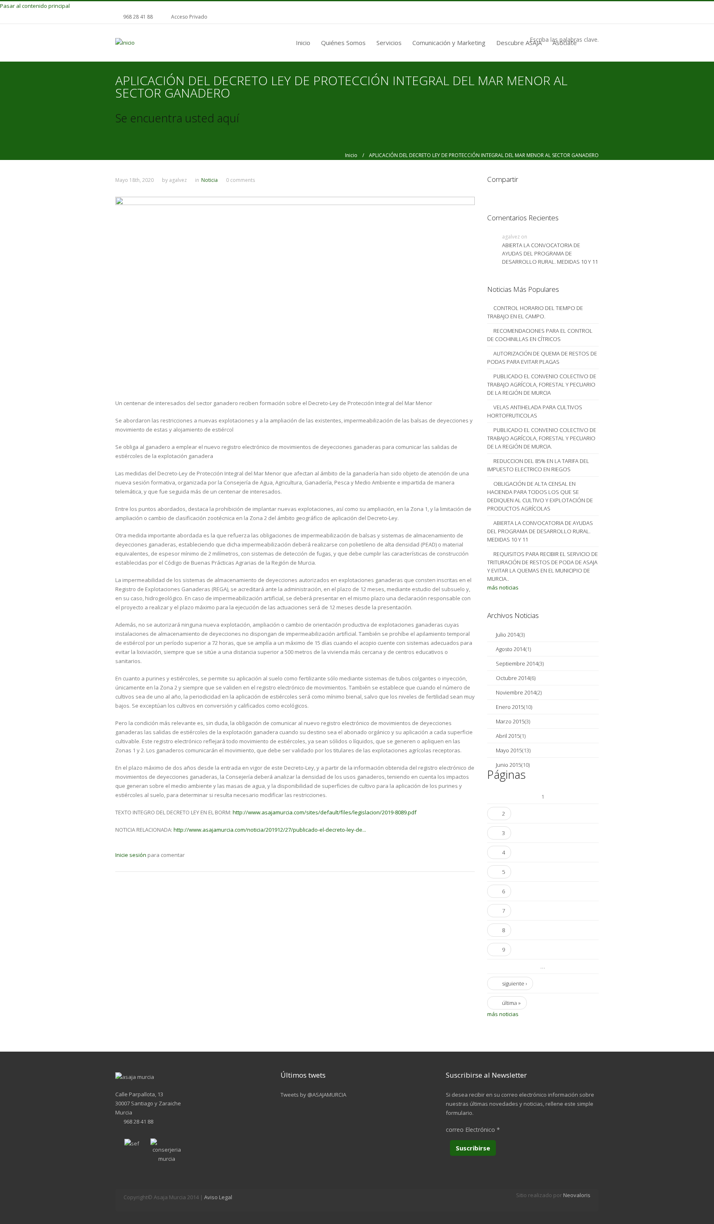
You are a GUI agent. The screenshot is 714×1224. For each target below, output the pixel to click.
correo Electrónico (473, 1129)
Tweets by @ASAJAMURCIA (313, 1094)
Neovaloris (576, 1195)
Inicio (303, 42)
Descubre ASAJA (519, 42)
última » (511, 1003)
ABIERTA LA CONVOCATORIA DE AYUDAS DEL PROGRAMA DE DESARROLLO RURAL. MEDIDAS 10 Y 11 (550, 253)
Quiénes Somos (343, 42)
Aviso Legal (218, 1197)
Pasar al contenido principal (35, 6)
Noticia (209, 180)
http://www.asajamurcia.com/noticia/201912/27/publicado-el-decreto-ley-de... (270, 829)
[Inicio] (125, 42)
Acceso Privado (189, 16)
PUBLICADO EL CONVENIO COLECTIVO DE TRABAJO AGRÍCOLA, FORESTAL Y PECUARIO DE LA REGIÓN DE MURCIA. (541, 438)
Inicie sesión (130, 855)
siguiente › (514, 983)
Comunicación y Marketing (449, 42)
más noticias (503, 587)
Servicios (389, 42)
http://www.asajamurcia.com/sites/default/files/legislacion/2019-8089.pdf (324, 812)
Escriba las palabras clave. (564, 39)
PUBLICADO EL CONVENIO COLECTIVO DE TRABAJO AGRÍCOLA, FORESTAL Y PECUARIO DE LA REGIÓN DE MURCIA (541, 384)
